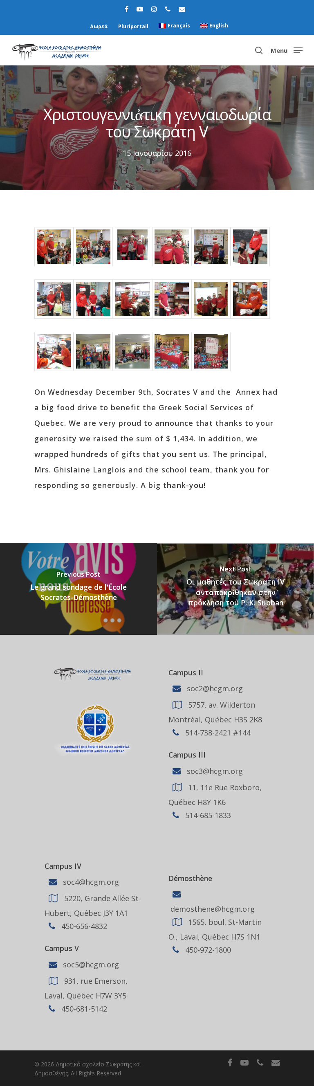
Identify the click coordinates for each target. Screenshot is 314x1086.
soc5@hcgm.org (90, 964)
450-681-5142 (83, 1009)
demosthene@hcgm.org (211, 909)
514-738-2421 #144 (217, 732)
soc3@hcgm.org (214, 771)
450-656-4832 (83, 926)
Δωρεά (99, 26)
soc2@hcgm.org (214, 688)
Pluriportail (133, 26)
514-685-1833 (207, 815)
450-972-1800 (207, 950)
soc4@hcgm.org (90, 882)
